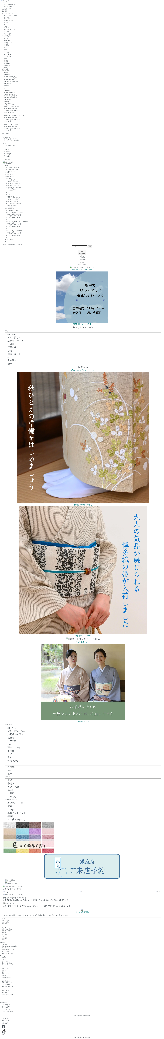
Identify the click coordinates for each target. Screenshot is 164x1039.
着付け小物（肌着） (7, 963)
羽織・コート (7, 28)
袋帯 (10, 363)
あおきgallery (7, 8)
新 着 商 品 (83, 367)
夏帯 (10, 773)
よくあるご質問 (6, 159)
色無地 (6, 22)
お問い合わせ (5, 1020)
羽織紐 (11, 816)
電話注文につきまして (8, 949)
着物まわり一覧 (15, 803)
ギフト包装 (13, 787)
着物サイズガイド (7, 982)
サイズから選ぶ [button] (6, 103)
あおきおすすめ (6, 922)
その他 (13, 796)
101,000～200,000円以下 (11, 81)
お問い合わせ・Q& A (7, 953)
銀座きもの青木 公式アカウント (12, 139)
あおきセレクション (83, 327)
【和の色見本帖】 (7, 984)
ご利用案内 (82, 262)
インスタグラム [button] (6, 137)
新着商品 (4, 10)
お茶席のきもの (6, 981)
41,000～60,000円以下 (10, 78)
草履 (10, 806)
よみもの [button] (4, 143)
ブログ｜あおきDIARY (8, 1006)
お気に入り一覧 (82, 264)
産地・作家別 (5, 133)
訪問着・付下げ (8, 20)
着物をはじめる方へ (7, 986)
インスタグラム (6, 1004)
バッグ (11, 809)
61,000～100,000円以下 (10, 79)
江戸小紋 (6, 24)
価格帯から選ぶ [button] (6, 71)
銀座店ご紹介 (5, 990)
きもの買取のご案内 (7, 994)
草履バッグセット (17, 813)
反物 (5, 67)
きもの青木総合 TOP (9, 4)
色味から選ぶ (5, 69)
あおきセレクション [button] (7, 13)
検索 (90, 247)
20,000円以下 (8, 74)
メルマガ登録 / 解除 (7, 1011)
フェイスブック (6, 1007)
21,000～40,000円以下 (10, 76)
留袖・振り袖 (14, 337)
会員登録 (83, 258)
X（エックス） (6, 1009)
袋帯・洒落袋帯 (8, 33)
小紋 (5, 26)
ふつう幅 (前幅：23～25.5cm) (12, 110)
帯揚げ (6, 60)
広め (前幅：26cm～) (10, 112)
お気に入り (5, 11)
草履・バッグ (5, 973)
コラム (6, 147)
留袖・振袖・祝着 (16, 731)
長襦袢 (6, 62)
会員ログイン (7, 151)
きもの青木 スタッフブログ (13, 889)
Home (7, 241)
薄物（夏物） (14, 760)
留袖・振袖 (7, 19)
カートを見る (7, 155)
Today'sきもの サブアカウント (12, 140)
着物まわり (7, 65)
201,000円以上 (8, 83)
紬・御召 (6, 17)
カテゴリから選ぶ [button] (7, 35)
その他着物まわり (17, 819)
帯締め (6, 58)
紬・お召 (12, 334)
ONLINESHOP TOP (9, 6)
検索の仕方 (83, 259)
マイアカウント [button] (6, 149)
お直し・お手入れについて (9, 951)
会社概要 (4, 992)
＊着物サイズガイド (9, 105)
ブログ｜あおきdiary (9, 145)
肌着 (12, 793)
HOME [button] (4, 2)
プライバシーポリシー (8, 948)
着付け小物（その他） (8, 965)
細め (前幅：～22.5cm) (11, 108)
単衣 (10, 757)
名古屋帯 (6, 31)
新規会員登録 (7, 153)
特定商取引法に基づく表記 (9, 946)
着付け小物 (7, 63)
